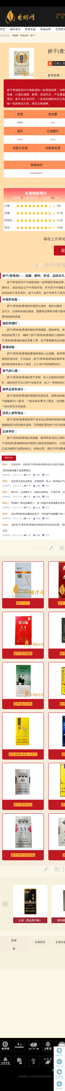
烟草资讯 (15, 29)
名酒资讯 (40, 942)
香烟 (13, 940)
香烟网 (15, 35)
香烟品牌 (45, 29)
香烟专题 (30, 29)
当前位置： (6, 35)
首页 (2, 29)
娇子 (32, 35)
